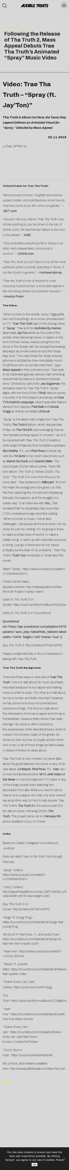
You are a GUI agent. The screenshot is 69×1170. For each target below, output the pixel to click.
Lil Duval (43, 411)
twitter (21, 843)
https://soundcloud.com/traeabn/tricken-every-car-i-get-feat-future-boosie (32, 1036)
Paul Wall (37, 406)
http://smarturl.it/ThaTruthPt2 (43, 645)
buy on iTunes (36, 821)
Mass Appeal (11, 369)
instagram (33, 843)
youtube (8, 848)
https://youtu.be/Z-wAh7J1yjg (33, 987)
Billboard (48, 482)
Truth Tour (19, 555)
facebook (9, 843)
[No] (64, 1159)
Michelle (27, 653)
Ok (34, 1164)
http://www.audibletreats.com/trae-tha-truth (37, 1068)
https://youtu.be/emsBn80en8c (32, 1055)
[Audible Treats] (34, 6)
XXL (48, 503)
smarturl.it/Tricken (26, 1041)
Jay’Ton (22, 332)
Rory (40, 653)
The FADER (24, 429)
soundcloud (49, 843)
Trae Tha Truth (22, 323)
